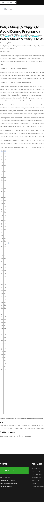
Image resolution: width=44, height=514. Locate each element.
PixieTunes (6, 52)
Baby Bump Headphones (8, 425)
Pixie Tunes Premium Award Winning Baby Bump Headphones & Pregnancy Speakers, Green (2, 308)
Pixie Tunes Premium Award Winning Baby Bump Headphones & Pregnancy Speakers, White (5, 308)
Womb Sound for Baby (7, 49)
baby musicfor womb (25, 75)
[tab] (14, 470)
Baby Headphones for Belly (26, 46)
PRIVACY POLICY (37, 483)
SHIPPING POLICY (38, 475)
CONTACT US (36, 472)
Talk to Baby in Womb (22, 428)
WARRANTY (35, 469)
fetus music (37, 72)
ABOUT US (35, 480)
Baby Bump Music (24, 425)
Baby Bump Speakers (9, 46)
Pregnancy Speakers (7, 428)
